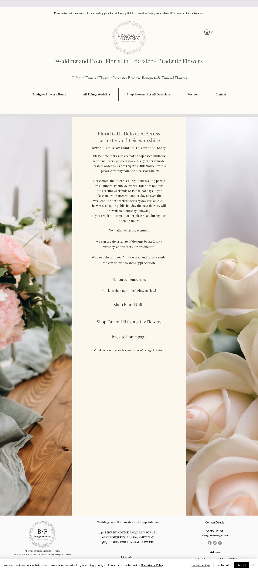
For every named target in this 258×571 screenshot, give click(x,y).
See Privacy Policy (152, 565)
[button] (210, 32)
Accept (242, 565)
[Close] (253, 565)
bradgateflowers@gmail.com (216, 536)
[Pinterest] (215, 543)
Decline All (222, 565)
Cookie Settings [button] (201, 565)
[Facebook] (210, 543)
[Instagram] (220, 543)
